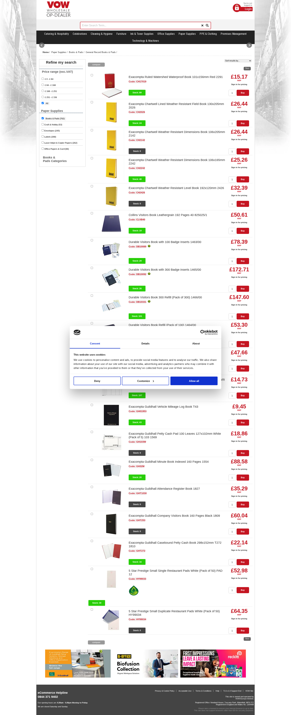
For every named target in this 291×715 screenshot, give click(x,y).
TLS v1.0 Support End (232, 691)
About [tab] (196, 343)
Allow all (194, 380)
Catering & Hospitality (56, 33)
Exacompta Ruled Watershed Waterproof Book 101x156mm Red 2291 (176, 77)
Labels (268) (50, 137)
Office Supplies (166, 33)
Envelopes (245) (52, 131)
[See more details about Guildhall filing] (78, 677)
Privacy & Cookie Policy (164, 691)
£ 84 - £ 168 (50, 85)
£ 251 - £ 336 (50, 97)
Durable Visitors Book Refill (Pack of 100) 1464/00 (162, 325)
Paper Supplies (187, 33)
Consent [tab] (95, 343)
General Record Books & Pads (101, 52)
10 (241, 68)
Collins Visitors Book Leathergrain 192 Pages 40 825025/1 (168, 215)
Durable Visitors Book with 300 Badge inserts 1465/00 (165, 269)
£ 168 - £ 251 (50, 91)
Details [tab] (145, 343)
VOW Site (249, 691)
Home (46, 52)
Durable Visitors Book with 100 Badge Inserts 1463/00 (165, 242)
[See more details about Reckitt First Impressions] (213, 677)
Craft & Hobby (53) (53, 125)
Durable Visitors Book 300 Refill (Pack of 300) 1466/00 (165, 297)
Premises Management (234, 33)
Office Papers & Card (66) (56, 149)
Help (217, 691)
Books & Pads (76, 52)
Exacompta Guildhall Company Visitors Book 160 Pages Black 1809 (174, 515)
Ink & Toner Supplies (142, 33)
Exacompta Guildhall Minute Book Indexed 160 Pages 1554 (169, 461)
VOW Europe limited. (244, 699)
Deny (97, 380)
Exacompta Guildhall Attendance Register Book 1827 (164, 488)
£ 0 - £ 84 (48, 79)
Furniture (121, 33)
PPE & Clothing (208, 33)
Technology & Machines (145, 40)
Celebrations (80, 33)
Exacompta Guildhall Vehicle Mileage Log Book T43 (163, 406)
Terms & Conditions (204, 691)
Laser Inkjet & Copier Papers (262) (60, 143)
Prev (41, 45)
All (47, 103)
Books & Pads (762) (55, 118)
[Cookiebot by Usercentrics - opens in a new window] (203, 332)
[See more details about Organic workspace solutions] (145, 677)
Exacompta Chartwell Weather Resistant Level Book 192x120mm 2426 (176, 188)
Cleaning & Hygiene (101, 33)
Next (249, 45)
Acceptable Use (185, 691)
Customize (143, 380)
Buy (243, 93)
